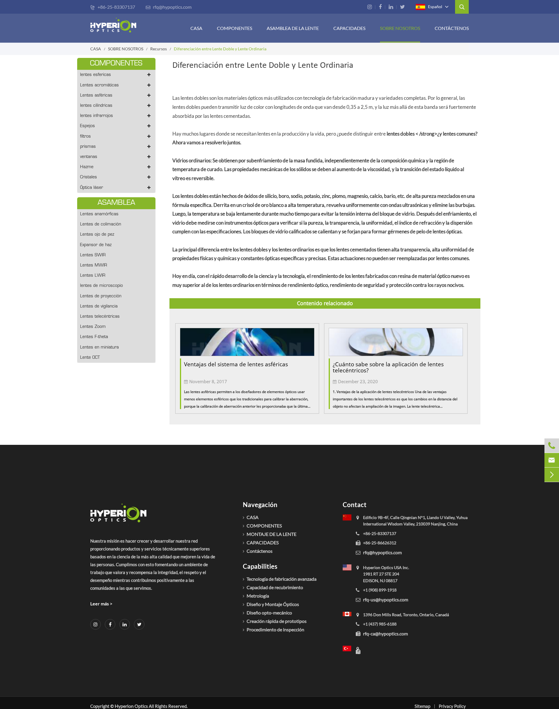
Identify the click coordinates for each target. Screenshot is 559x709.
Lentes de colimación (100, 224)
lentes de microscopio (101, 286)
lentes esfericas (95, 75)
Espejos (87, 126)
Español (434, 6)
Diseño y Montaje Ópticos (273, 604)
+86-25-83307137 (112, 7)
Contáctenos (452, 28)
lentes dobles (401, 134)
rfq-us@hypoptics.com (385, 599)
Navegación (260, 505)
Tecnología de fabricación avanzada (281, 579)
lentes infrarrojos (96, 116)
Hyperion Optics (131, 706)
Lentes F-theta (94, 337)
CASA (196, 28)
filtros (85, 136)
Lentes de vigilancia (99, 306)
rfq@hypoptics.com (169, 7)
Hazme (86, 167)
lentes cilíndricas (96, 106)
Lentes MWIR (93, 265)
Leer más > (101, 603)
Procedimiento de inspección (275, 629)
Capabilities (260, 566)
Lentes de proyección (100, 296)
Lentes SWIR (93, 255)
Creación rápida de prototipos (277, 621)
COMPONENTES (234, 28)
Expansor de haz (96, 245)
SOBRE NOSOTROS (400, 28)
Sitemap (422, 706)
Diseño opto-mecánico (269, 612)
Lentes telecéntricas (100, 316)
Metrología (258, 595)
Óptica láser (91, 188)
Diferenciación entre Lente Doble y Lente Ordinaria (220, 48)
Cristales (88, 177)
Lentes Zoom (93, 327)
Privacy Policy (452, 706)
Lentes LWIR (92, 275)
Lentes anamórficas (99, 214)
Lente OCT (90, 358)
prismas (88, 147)
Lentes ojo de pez (97, 234)
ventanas (88, 157)
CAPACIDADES (349, 28)
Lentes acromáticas (99, 85)
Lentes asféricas (96, 95)
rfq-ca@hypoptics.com (385, 633)
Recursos (158, 48)
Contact (355, 505)
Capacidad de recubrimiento (275, 587)
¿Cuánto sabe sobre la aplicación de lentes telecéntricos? (388, 367)
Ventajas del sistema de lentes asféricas (236, 364)
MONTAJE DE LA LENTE (271, 534)
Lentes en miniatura (99, 347)
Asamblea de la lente (293, 28)
